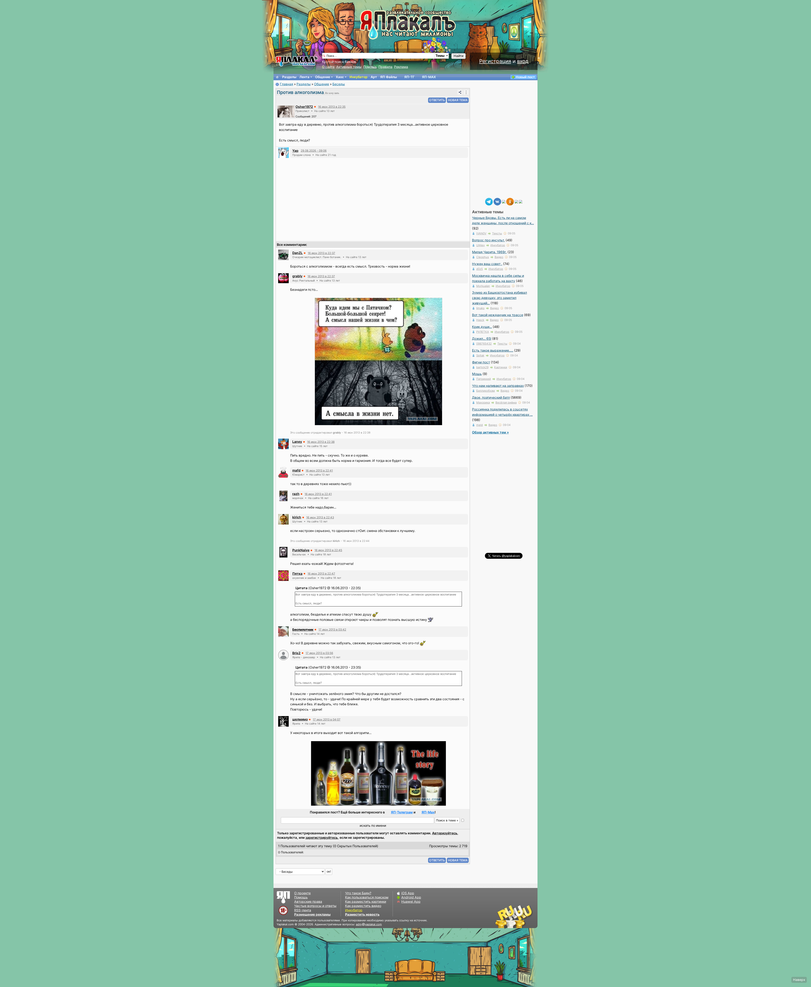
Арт (374, 77)
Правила (385, 67)
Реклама (401, 67)
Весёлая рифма (506, 402)
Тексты (497, 233)
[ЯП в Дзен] (503, 201)
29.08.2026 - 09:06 (314, 150)
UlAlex (480, 245)
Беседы (338, 84)
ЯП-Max (428, 812)
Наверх (799, 980)
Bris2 (296, 653)
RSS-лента (302, 910)
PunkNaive (300, 550)
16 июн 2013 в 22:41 (319, 470)
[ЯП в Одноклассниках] (510, 201)
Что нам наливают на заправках (498, 386)
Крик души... (482, 327)
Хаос (340, 77)
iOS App (407, 893)
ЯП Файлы (388, 77)
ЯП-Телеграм (402, 812)
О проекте (302, 893)
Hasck (480, 320)
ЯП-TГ (409, 77)
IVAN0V (481, 233)
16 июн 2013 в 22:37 (321, 253)
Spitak (480, 355)
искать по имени (373, 826)
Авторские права (308, 902)
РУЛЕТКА (482, 331)
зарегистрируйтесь (321, 838)
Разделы (289, 77)
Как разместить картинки (365, 902)
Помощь (370, 67)
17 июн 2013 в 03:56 (319, 653)
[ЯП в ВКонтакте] (497, 201)
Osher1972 (304, 107)
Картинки (500, 367)
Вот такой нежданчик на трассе (497, 315)
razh (295, 494)
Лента (304, 77)
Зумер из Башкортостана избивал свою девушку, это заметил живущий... (499, 298)
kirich (296, 517)
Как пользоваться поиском (366, 897)
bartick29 (482, 367)
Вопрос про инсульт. (488, 240)
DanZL (297, 253)
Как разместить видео (363, 906)
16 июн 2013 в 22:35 (332, 106)
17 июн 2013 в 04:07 (326, 719)
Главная (286, 84)
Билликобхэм (485, 390)
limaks (480, 308)
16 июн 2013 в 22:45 (328, 550)
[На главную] (277, 77)
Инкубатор (358, 77)
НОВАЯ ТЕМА (458, 100)
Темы (440, 56)
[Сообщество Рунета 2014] (527, 916)
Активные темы (349, 67)
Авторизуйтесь (444, 833)
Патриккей (483, 379)
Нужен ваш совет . (487, 264)
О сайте (328, 67)
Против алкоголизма (300, 92)
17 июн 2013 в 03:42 (332, 629)
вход (522, 61)
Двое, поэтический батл (491, 398)
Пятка (297, 574)
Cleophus (482, 257)
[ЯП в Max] (520, 201)
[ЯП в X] (516, 201)
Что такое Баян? (358, 893)
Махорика (483, 402)
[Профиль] (286, 111)
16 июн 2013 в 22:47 (321, 573)
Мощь (477, 374)
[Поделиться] (460, 92)
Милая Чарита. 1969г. (489, 252)
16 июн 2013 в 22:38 (321, 441)
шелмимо (300, 719)
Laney (297, 442)
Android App (411, 897)
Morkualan (483, 286)
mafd (296, 470)
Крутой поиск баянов (339, 62)
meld (479, 425)
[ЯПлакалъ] (297, 61)
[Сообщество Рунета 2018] (501, 916)
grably (297, 276)
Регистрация (495, 61)
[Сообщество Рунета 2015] (514, 916)
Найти (458, 56)
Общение (322, 77)
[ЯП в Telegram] (489, 201)
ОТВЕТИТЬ (437, 100)
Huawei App (410, 902)
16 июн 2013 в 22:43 (320, 517)
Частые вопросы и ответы (315, 906)
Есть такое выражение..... (492, 350)
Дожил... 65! (481, 339)
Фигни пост (481, 362)
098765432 (484, 343)
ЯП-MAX (429, 77)
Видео (499, 257)
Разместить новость (362, 914)
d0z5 (479, 269)
